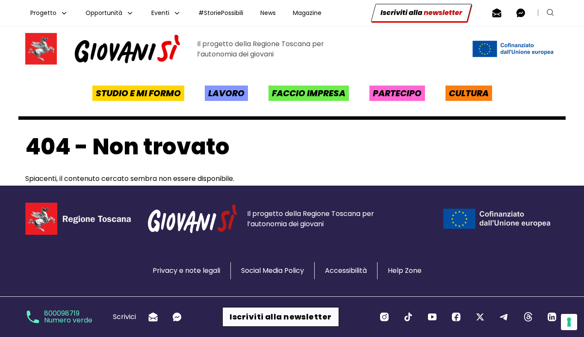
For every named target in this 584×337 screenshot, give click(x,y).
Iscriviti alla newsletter (280, 316)
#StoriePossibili (220, 13)
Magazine (307, 13)
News (268, 13)
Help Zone (405, 270)
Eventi (160, 13)
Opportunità (104, 13)
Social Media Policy (272, 270)
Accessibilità (346, 270)
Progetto (43, 13)
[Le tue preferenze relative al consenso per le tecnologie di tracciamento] (569, 322)
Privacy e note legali (186, 270)
